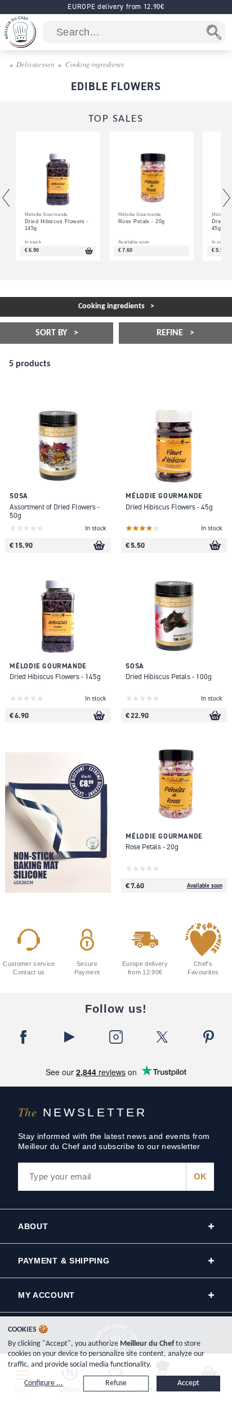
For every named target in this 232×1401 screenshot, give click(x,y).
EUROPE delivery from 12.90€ (116, 6)
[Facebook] (23, 1037)
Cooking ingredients (94, 64)
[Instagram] (116, 1037)
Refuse (116, 1383)
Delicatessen (35, 64)
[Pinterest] (209, 1037)
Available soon (204, 885)
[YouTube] (69, 1037)
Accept (188, 1383)
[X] (162, 1037)
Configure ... (43, 1383)
